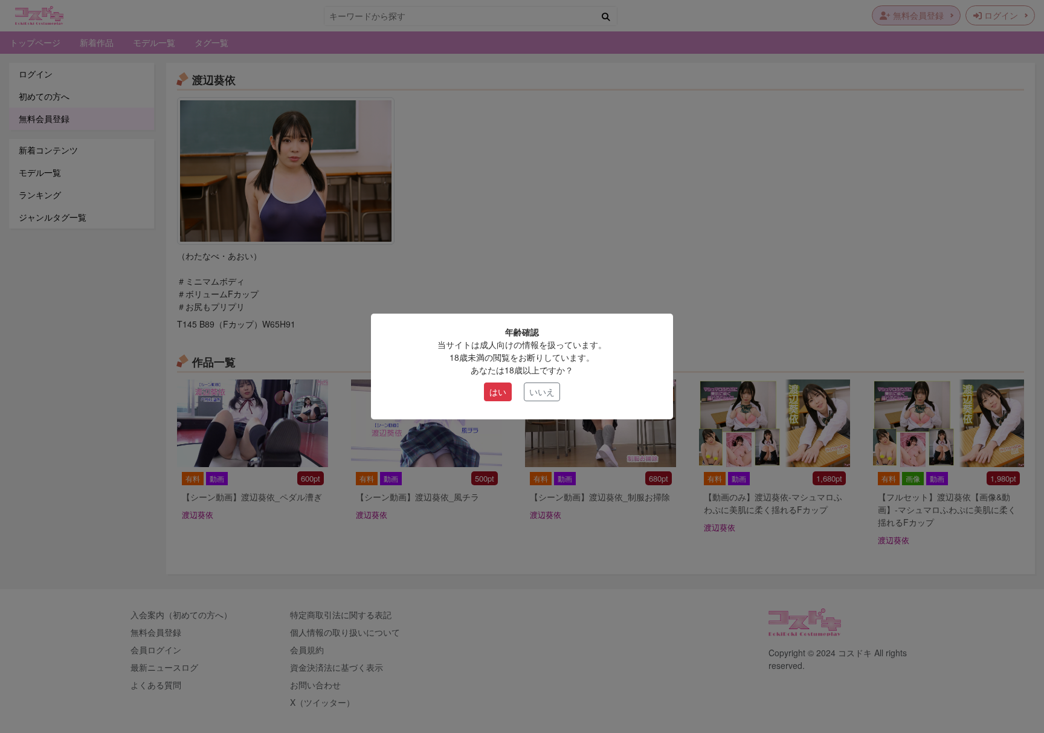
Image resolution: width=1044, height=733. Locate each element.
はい (497, 392)
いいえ (542, 392)
